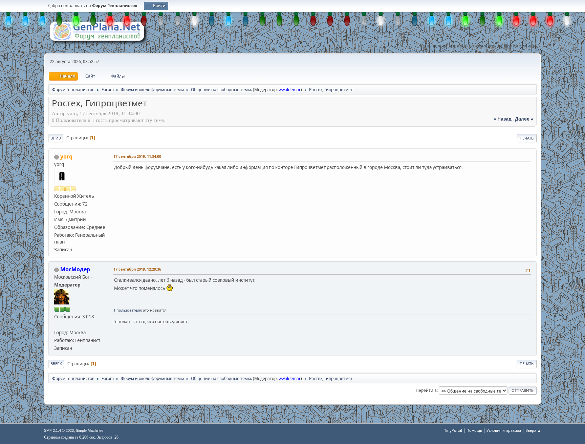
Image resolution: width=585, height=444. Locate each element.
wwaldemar (290, 89)
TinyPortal (453, 430)
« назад (503, 119)
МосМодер (75, 269)
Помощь (474, 430)
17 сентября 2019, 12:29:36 (137, 269)
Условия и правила (503, 430)
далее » (524, 119)
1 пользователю (127, 310)
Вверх (56, 363)
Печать (527, 138)
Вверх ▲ (533, 430)
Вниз (55, 138)
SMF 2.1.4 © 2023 (59, 430)
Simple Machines (90, 430)
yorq (66, 156)
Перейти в (426, 390)
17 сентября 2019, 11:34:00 (137, 156)
